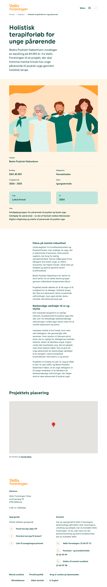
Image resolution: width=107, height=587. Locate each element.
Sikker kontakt (37, 580)
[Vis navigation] (86, 8)
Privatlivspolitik (36, 574)
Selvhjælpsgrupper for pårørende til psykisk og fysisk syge (37, 212)
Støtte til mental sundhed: (72, 563)
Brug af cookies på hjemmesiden (64, 574)
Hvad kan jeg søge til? (26, 528)
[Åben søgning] (95, 8)
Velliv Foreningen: (77, 543)
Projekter (21, 14)
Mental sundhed (16, 574)
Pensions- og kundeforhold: (73, 552)
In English (53, 580)
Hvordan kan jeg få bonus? (29, 536)
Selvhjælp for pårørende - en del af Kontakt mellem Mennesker (39, 215)
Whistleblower (18, 580)
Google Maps (26, 457)
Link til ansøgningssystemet (29, 543)
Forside (12, 14)
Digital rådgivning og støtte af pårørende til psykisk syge (37, 219)
